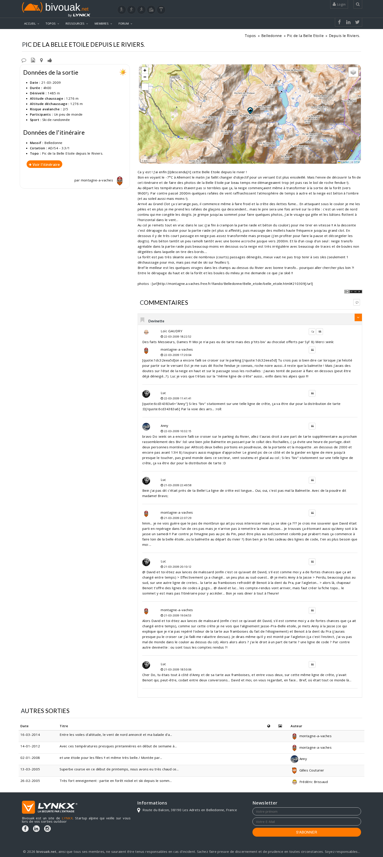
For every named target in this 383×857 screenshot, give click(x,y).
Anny (164, 425)
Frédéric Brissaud (313, 781)
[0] (143, 320)
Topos (250, 35)
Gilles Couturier (311, 770)
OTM (357, 162)
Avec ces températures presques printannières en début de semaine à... (118, 746)
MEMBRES (102, 23)
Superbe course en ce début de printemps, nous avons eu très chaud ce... (119, 769)
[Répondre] (356, 302)
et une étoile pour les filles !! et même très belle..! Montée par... (111, 757)
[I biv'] (50, 59)
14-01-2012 (30, 746)
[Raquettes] (131, 9)
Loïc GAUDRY (171, 331)
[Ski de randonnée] (141, 9)
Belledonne (271, 35)
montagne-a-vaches (97, 180)
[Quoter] (319, 331)
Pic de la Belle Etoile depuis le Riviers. (72, 153)
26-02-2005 (30, 780)
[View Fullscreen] (145, 87)
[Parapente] (161, 9)
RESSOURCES (75, 23)
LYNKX (67, 818)
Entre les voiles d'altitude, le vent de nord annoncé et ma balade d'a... (116, 734)
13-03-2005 (30, 769)
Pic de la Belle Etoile (305, 35)
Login (341, 4)
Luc (163, 393)
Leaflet (344, 162)
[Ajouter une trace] (41, 59)
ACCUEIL (30, 23)
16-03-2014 (30, 734)
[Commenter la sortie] (24, 59)
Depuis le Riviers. (344, 35)
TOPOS (51, 23)
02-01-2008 (30, 757)
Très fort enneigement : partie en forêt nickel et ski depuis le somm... (116, 780)
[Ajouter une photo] (33, 59)
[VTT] (151, 9)
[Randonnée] (121, 9)
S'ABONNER (306, 832)
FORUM (124, 23)
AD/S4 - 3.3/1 (59, 148)
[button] (250, 110)
